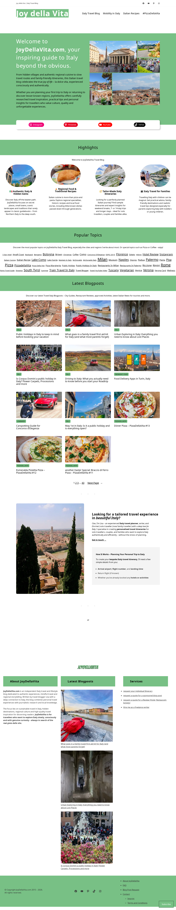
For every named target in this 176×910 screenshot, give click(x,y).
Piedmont (119, 374)
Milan (103, 259)
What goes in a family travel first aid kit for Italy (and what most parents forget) (87, 335)
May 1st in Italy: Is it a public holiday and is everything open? (87, 427)
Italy (19, 330)
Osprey (133, 260)
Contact (126, 894)
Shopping (19, 271)
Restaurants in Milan (108, 265)
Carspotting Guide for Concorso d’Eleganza (28, 427)
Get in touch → (99, 540)
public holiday (68, 265)
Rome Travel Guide (7, 271)
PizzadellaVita (22, 265)
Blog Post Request (131, 889)
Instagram (166, 254)
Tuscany (113, 270)
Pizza (9, 265)
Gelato (132, 254)
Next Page (95, 482)
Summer (44, 270)
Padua (141, 260)
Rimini (156, 265)
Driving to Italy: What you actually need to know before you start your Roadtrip (86, 380)
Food (125, 374)
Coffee (76, 254)
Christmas (67, 254)
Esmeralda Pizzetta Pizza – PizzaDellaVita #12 (30, 471)
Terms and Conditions (137, 903)
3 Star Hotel (7, 255)
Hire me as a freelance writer (136, 707)
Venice (138, 270)
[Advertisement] (88, 638)
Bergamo (38, 254)
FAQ (124, 885)
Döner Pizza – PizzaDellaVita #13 (132, 425)
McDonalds (77, 260)
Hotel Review (151, 254)
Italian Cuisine (10, 260)
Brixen (58, 254)
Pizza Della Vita (38, 265)
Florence (122, 254)
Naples (124, 259)
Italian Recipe (24, 260)
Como (83, 254)
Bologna (48, 254)
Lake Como (39, 260)
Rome (166, 264)
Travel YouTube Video (98, 270)
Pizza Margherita (53, 265)
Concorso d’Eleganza (96, 254)
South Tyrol (32, 270)
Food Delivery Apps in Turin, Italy (132, 378)
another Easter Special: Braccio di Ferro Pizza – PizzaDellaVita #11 (86, 471)
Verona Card (160, 270)
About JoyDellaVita (131, 881)
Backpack (29, 254)
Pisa (168, 260)
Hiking (139, 254)
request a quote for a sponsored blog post (142, 695)
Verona (148, 270)
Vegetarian (127, 270)
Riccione (147, 265)
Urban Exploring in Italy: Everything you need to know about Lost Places (136, 335)
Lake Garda (52, 260)
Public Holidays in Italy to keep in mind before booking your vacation (37, 335)
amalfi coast (18, 254)
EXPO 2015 (110, 254)
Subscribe (166, 904)
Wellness (171, 270)
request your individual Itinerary (137, 691)
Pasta (162, 260)
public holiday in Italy (86, 265)
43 (83, 482)
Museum (113, 260)
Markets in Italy (65, 260)
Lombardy (21, 421)
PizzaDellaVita (120, 421)
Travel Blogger (82, 270)
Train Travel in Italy (62, 270)
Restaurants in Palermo (130, 265)
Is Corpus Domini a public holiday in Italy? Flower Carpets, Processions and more (36, 381)
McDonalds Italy (90, 260)
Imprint (131, 898)
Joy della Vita (42, 13)
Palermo (152, 259)
